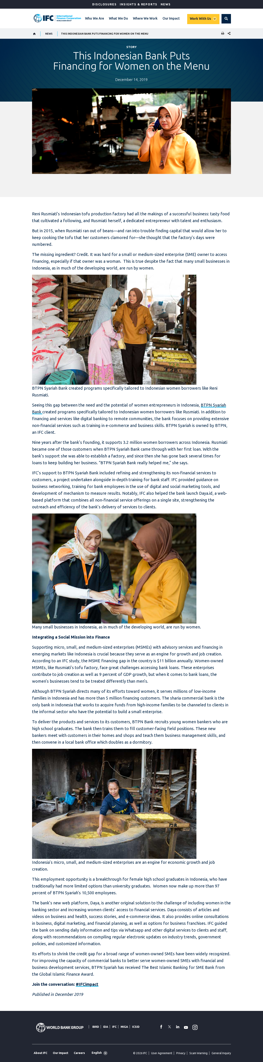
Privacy (180, 1053)
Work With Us (200, 18)
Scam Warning (198, 1053)
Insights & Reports (138, 4)
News (166, 4)
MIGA (124, 1026)
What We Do (118, 18)
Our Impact (171, 18)
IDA (105, 1026)
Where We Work (145, 18)
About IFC (40, 1053)
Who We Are (94, 18)
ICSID (136, 1026)
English (97, 1052)
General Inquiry (221, 1053)
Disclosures (104, 4)
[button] (226, 18)
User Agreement (161, 1053)
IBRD (95, 1026)
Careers (79, 1053)
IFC (114, 1026)
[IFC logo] (57, 18)
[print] (222, 33)
